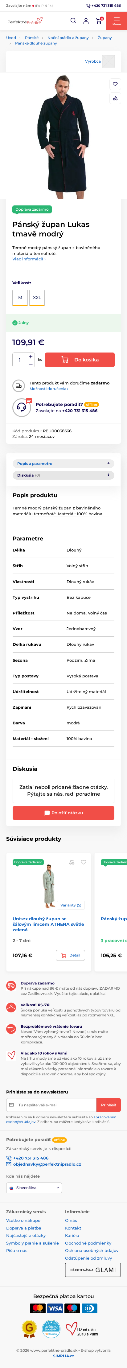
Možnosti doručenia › (49, 388)
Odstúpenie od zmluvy (88, 1258)
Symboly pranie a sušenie (32, 1243)
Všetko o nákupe (23, 1220)
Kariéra (72, 1235)
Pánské (32, 37)
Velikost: (21, 283)
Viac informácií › (29, 258)
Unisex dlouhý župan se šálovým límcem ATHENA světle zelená (48, 924)
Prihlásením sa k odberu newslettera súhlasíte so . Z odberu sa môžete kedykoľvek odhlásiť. (61, 1119)
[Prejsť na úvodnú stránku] (24, 21)
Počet (20, 360)
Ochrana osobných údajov (91, 1250)
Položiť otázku (66, 813)
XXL (37, 297)
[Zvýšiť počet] (31, 356)
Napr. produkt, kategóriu (46, 56)
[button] (74, 21)
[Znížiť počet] (31, 364)
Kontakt (73, 1228)
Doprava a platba (23, 1228)
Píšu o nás (16, 1250)
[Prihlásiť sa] (86, 21)
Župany (105, 37)
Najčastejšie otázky (26, 1235)
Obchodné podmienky (88, 1243)
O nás (71, 1220)
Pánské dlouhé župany (36, 43)
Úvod (11, 37)
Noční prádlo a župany (68, 37)
